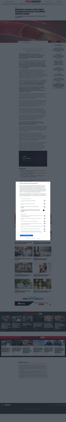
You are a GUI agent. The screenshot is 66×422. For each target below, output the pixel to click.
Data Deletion (28, 238)
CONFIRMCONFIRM (26, 235)
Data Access (33, 238)
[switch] (44, 200)
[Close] (48, 183)
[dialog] (33, 211)
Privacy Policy (38, 238)
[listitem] (33, 198)
